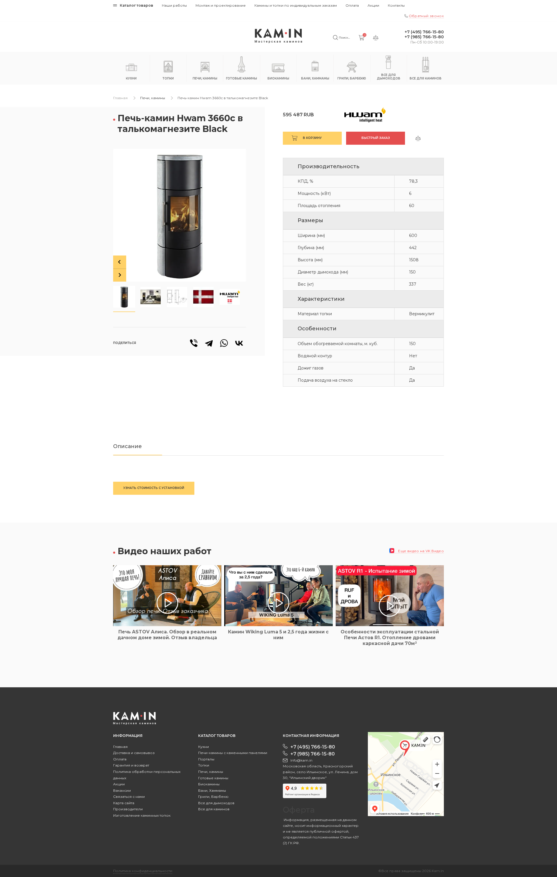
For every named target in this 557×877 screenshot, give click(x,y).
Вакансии (122, 790)
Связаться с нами (129, 796)
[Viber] (194, 343)
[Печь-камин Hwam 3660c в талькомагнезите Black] (179, 215)
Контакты (396, 5)
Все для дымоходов (216, 803)
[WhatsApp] (224, 343)
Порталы (206, 759)
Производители (128, 809)
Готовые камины (213, 778)
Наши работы (174, 5)
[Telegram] (209, 343)
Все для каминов (213, 809)
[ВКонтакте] (239, 343)
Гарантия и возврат (131, 765)
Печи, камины (152, 98)
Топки (203, 765)
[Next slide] (119, 275)
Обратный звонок (426, 16)
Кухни (203, 746)
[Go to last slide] (119, 262)
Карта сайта (123, 803)
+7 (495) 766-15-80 (424, 32)
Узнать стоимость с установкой (153, 488)
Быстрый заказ (375, 138)
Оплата (352, 5)
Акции (373, 5)
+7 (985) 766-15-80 (424, 37)
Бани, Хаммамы (212, 790)
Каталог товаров (136, 5)
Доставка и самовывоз (134, 753)
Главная (120, 98)
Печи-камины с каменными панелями (232, 753)
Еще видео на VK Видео (420, 551)
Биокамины (209, 784)
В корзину (312, 138)
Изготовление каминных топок (142, 815)
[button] (124, 297)
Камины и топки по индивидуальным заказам (295, 5)
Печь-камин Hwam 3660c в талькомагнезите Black (223, 98)
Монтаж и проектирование (221, 5)
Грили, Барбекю (213, 796)
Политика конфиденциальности (142, 871)
